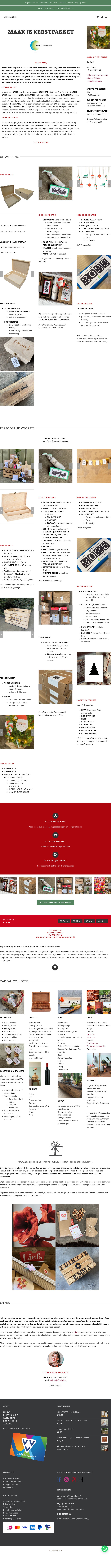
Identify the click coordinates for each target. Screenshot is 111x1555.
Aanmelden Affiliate (12, 1481)
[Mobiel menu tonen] (106, 17)
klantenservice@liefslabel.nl (74, 1499)
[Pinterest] (73, 1479)
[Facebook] (59, 1479)
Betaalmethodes (10, 1513)
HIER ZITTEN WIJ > (65, 1514)
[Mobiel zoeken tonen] (102, 17)
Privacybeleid (9, 1504)
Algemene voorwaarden (14, 1501)
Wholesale (8, 1487)
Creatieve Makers (11, 1478)
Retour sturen (9, 1516)
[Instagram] (66, 1479)
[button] (1, 274)
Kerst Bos (91, 1034)
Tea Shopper (92, 1043)
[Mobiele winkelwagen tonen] (97, 17)
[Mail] (80, 1479)
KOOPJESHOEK (10, 1421)
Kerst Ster (91, 1037)
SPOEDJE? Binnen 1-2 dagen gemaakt (72, 3)
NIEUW (6, 1412)
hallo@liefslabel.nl (58, 1380)
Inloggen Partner (11, 1484)
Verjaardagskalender (96, 1046)
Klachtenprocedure (12, 1519)
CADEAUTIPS (9, 1418)
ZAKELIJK (7, 1424)
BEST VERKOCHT (10, 1415)
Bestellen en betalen (12, 1510)
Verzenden (8, 1507)
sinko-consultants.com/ (97, 75)
